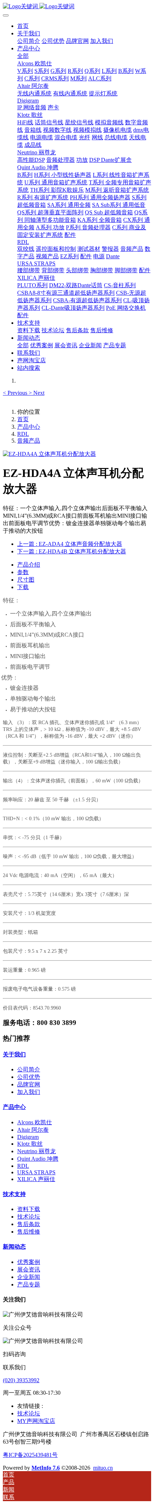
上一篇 (69, 544)
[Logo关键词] (77, 6)
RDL (23, 434)
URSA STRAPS (36, 1172)
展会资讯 (28, 1269)
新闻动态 (14, 1247)
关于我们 (14, 1054)
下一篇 (71, 551)
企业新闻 (28, 1277)
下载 (23, 587)
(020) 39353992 (21, 1380)
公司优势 (28, 1077)
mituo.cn (103, 1468)
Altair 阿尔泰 (33, 1130)
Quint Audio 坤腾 (37, 1159)
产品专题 (28, 1284)
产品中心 (28, 427)
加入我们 (28, 1092)
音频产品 (28, 441)
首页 (23, 26)
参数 (23, 572)
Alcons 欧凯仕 (34, 1122)
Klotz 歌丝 (30, 1144)
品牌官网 (28, 1084)
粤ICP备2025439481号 (30, 1455)
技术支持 (14, 1194)
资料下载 (28, 1209)
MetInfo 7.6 (46, 1468)
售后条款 (28, 1224)
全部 (23, 56)
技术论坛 (28, 1217)
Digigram (28, 1137)
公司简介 (28, 1069)
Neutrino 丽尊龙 (36, 1151)
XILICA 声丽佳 (36, 1179)
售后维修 (28, 1232)
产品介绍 (28, 565)
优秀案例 (28, 1262)
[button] (16, 393)
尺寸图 (25, 580)
